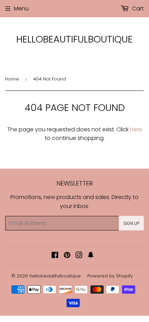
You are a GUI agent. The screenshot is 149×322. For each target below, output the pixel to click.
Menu (21, 8)
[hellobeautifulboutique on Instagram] (79, 256)
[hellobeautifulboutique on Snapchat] (90, 256)
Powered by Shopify (110, 276)
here (136, 129)
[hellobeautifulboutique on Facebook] (55, 256)
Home (12, 79)
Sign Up (131, 223)
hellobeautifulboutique (74, 39)
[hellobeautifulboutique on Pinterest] (67, 256)
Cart (137, 8)
